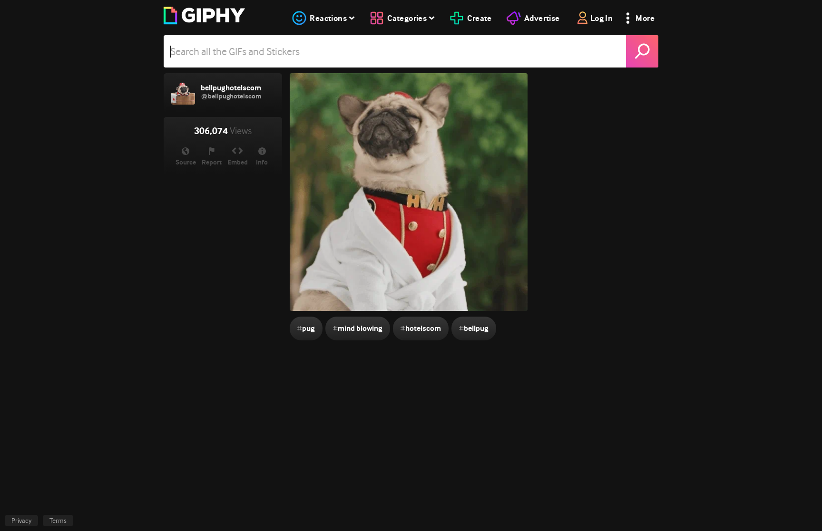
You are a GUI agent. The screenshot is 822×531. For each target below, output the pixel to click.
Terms (58, 520)
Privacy (21, 520)
